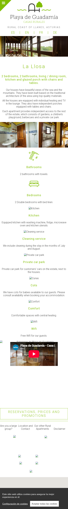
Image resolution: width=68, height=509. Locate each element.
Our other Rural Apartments (42, 427)
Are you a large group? (8, 427)
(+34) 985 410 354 (34, 452)
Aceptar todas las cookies (44, 503)
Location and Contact (25, 427)
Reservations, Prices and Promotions (34, 414)
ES (13, 32)
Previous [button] (7, 135)
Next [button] (61, 135)
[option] (19, 135)
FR (41, 32)
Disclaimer (59, 428)
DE (55, 32)
